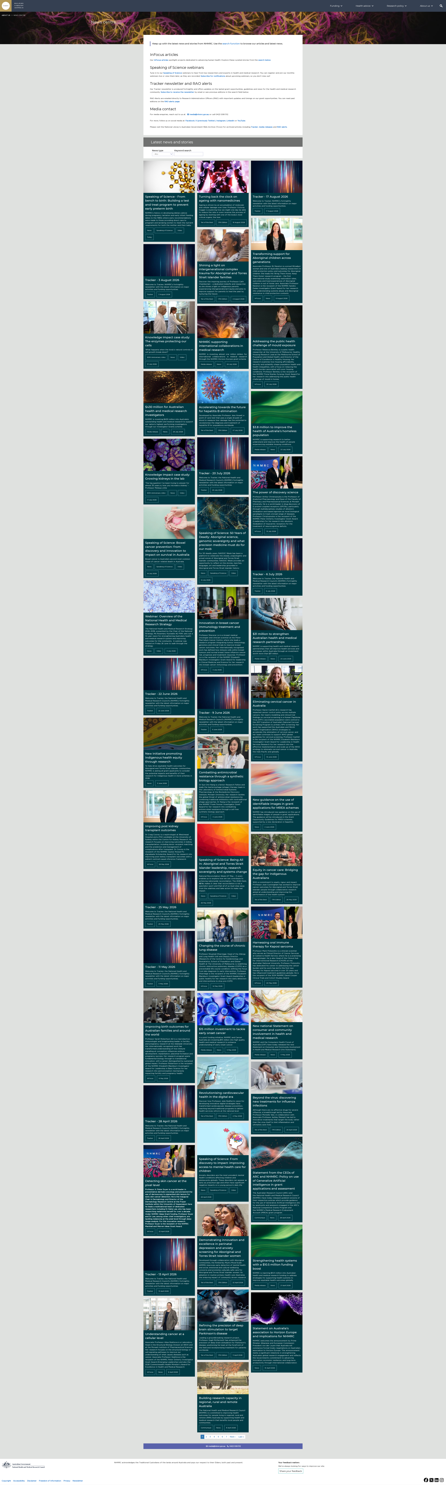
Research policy (395, 6)
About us (425, 6)
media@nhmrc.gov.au (199, 114)
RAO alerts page (172, 101)
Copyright (6, 1481)
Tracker (254, 127)
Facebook (190, 121)
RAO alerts (282, 127)
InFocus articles (161, 60)
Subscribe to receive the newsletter (177, 92)
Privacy (67, 1481)
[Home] (6, 6)
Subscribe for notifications (213, 76)
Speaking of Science (172, 73)
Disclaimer (32, 1481)
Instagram (221, 121)
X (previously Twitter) (205, 121)
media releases (266, 127)
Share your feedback (291, 1471)
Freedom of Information (50, 1481)
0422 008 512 (235, 1446)
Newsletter (78, 1481)
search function (231, 43)
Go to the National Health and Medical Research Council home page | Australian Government (25, 1464)
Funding (334, 6)
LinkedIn (230, 121)
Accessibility (19, 1481)
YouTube (241, 121)
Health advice (363, 6)
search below (264, 60)
